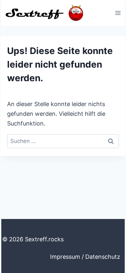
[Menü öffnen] (118, 13)
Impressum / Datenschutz (85, 256)
